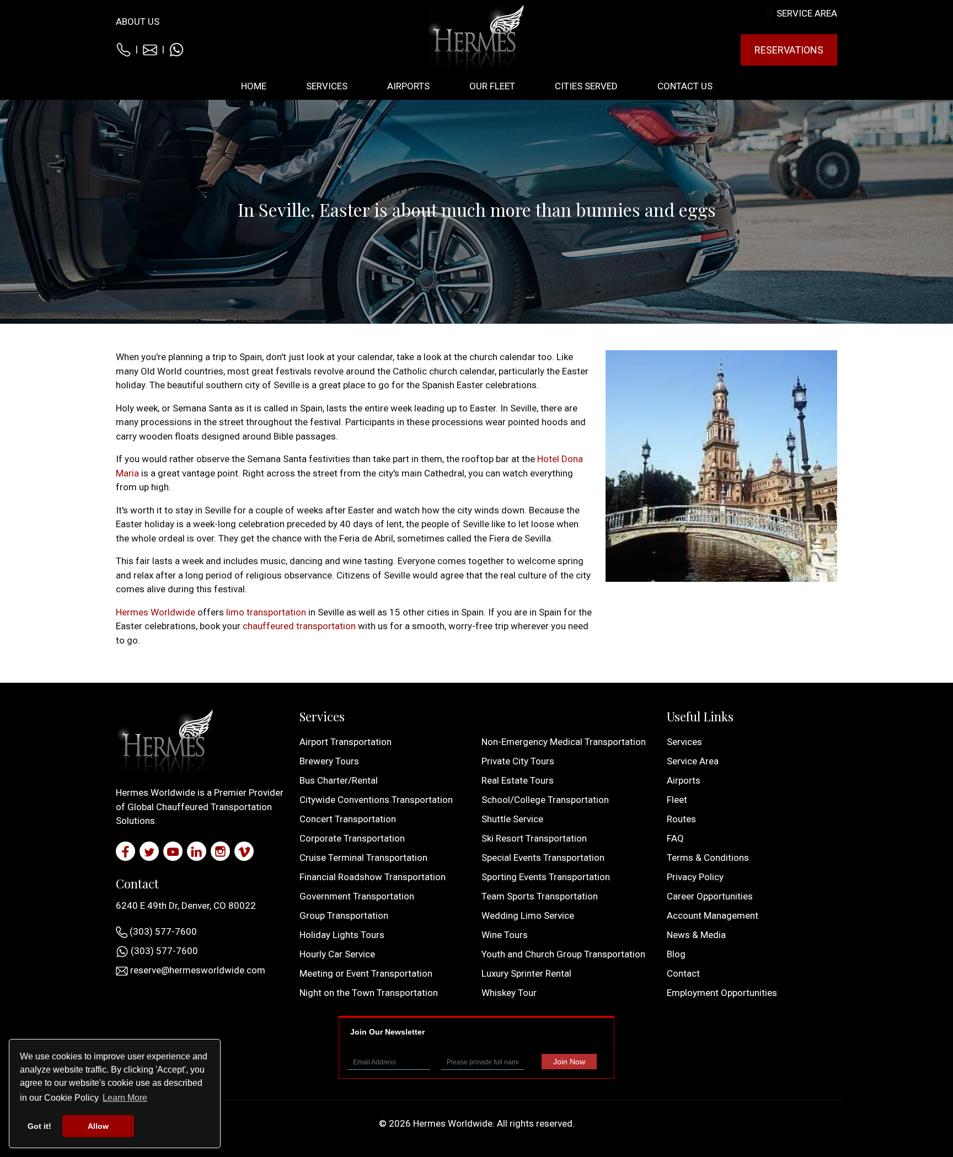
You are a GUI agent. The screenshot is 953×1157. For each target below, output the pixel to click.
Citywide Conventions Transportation (376, 799)
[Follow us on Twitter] (149, 851)
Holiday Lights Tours (341, 934)
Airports (683, 780)
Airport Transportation (345, 741)
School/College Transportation (545, 799)
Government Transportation (356, 896)
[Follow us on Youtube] (173, 851)
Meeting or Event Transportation (365, 973)
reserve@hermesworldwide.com (196, 970)
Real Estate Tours (517, 780)
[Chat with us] (176, 49)
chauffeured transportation (299, 625)
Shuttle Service (512, 818)
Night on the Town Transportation (368, 992)
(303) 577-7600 (162, 931)
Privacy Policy (695, 876)
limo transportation (266, 612)
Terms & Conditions (708, 857)
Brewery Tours (329, 761)
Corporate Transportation (352, 838)
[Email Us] (150, 49)
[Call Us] (123, 49)
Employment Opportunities (722, 992)
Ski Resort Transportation (534, 838)
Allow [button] (98, 1126)
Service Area (807, 13)
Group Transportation (343, 915)
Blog (676, 954)
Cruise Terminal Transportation (363, 857)
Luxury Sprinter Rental (526, 973)
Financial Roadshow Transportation (372, 876)
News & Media (696, 934)
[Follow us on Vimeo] (244, 851)
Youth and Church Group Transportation (563, 954)
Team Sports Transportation (539, 896)
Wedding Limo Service (527, 915)
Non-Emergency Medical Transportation (563, 741)
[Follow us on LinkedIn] (196, 851)
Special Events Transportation (542, 857)
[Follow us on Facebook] (125, 851)
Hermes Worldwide (155, 612)
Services (684, 741)
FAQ (675, 838)
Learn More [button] (125, 1097)
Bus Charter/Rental (338, 780)
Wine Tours (504, 934)
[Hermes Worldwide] (476, 35)
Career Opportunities (710, 896)
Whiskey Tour (509, 992)
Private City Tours (517, 761)
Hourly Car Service (337, 954)
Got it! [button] (39, 1126)
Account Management (712, 915)
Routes (681, 818)
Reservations (788, 50)
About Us (137, 21)
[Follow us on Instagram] (220, 851)
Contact (683, 973)
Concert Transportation (347, 818)
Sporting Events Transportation (545, 876)
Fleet (677, 799)
